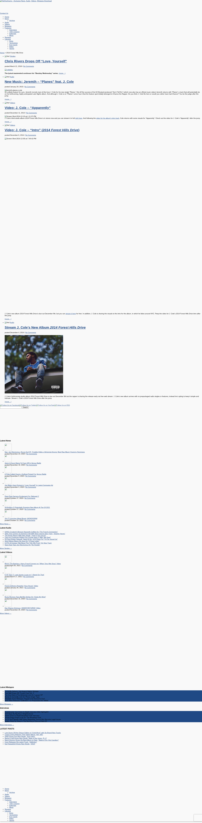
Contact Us (4, 13)
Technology (13, 43)
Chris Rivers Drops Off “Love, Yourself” (36, 61)
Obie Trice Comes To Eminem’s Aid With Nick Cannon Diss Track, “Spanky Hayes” (35, 534)
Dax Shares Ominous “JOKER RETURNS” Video (22, 608)
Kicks (11, 41)
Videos (7, 24)
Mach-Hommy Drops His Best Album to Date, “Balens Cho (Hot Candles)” (32, 740)
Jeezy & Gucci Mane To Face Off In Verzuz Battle (23, 463)
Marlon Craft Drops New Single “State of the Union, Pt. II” (26, 738)
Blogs (11, 35)
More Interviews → (7, 725)
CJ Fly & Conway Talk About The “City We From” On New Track (28, 543)
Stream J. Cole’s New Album (45, 327)
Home (7, 17)
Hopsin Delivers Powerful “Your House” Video (21, 586)
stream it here (71, 314)
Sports (11, 48)
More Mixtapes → (6, 704)
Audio (7, 22)
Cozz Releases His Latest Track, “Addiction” (21, 742)
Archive (12, 20)
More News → (5, 524)
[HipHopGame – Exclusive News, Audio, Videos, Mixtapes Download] (26, 1)
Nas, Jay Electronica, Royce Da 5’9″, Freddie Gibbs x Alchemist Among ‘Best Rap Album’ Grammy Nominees (45, 452)
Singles (12, 56)
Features (8, 28)
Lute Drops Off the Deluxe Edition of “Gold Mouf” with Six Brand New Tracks (33, 733)
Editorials (12, 34)
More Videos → (5, 613)
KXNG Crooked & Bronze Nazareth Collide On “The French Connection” (31, 532)
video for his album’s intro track (107, 118)
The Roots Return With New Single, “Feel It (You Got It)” (25, 535)
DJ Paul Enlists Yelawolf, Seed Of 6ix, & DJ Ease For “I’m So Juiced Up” (31, 539)
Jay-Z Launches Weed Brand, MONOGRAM (21, 518)
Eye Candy (13, 45)
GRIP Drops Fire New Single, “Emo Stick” (20, 736)
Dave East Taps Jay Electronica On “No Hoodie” (22, 545)
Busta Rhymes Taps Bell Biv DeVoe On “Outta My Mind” (25, 597)
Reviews (8, 37)
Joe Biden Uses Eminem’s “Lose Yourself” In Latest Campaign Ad (29, 485)
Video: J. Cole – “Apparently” (28, 108)
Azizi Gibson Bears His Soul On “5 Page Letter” (22, 541)
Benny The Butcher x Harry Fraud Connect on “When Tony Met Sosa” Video (33, 564)
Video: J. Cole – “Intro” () (42, 130)
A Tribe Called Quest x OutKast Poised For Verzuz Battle (25, 474)
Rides (11, 47)
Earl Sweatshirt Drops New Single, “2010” (20, 744)
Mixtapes (8, 26)
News (7, 19)
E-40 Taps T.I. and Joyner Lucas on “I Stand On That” (24, 575)
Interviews (13, 30)
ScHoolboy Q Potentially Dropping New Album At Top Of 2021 (27, 507)
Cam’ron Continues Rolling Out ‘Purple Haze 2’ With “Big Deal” (28, 537)
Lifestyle (8, 39)
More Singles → (6, 548)
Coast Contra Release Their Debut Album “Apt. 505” (24, 734)
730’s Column (14, 32)
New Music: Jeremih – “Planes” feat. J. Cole (39, 81)
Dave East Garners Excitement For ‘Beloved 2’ (22, 496)
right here (78, 118)
